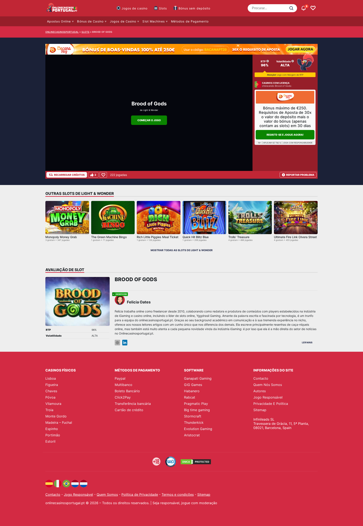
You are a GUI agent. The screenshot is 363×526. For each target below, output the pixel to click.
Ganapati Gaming (198, 378)
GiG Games (193, 385)
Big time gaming (197, 410)
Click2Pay (123, 397)
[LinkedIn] (124, 342)
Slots (163, 8)
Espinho (51, 429)
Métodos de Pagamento (190, 21)
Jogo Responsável (268, 397)
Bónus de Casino (90, 21)
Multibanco (123, 385)
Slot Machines (153, 21)
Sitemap (259, 410)
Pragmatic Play (196, 403)
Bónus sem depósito (194, 8)
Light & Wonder (150, 110)
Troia (49, 410)
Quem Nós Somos (267, 385)
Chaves (51, 391)
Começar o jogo (149, 120)
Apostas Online (59, 21)
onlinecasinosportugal (62, 31)
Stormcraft (192, 416)
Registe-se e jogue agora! (285, 134)
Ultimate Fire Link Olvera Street (295, 237)
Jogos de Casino (123, 21)
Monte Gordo (56, 416)
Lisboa (50, 378)
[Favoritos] (313, 8)
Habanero (192, 391)
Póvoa (50, 397)
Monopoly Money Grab (61, 237)
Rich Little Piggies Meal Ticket (157, 237)
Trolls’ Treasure (238, 237)
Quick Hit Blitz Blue (196, 237)
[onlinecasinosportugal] (62, 8)
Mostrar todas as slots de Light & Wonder (182, 250)
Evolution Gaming (198, 429)
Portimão (52, 435)
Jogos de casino (135, 8)
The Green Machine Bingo (109, 237)
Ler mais (307, 342)
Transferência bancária (133, 403)
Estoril (50, 441)
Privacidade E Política (270, 403)
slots (85, 31)
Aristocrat (192, 435)
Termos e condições (178, 494)
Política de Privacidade (139, 494)
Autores (259, 391)
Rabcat (189, 397)
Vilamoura (53, 403)
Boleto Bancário (127, 391)
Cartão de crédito (129, 410)
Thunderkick (194, 422)
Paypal (120, 378)
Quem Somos (107, 494)
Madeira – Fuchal (58, 422)
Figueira (51, 385)
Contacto (260, 378)
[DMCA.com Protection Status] (196, 461)
